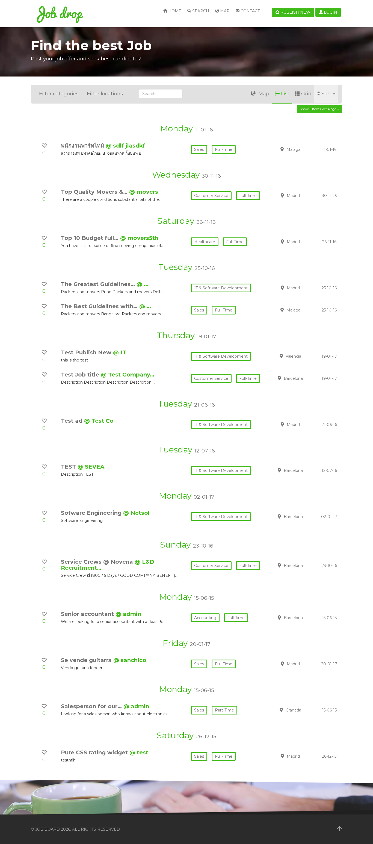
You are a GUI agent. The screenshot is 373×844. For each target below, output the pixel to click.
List (285, 94)
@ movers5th (139, 238)
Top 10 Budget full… (90, 238)
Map (224, 10)
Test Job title (81, 374)
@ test (138, 752)
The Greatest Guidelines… (99, 284)
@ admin (128, 614)
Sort (327, 94)
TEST (69, 466)
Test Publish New (87, 352)
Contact (249, 10)
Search (200, 10)
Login (330, 12)
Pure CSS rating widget (95, 752)
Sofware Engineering (92, 513)
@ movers (143, 192)
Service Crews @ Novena (98, 561)
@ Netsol (136, 513)
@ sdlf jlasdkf (125, 145)
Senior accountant (88, 614)
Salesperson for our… (92, 706)
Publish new (294, 12)
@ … (142, 284)
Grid (306, 94)
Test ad (72, 420)
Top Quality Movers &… (95, 192)
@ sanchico (129, 660)
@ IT (119, 352)
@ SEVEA (91, 466)
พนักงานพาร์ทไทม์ (83, 145)
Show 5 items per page (318, 109)
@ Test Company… (127, 374)
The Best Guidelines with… (100, 306)
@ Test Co (99, 420)
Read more (303, 149)
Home (174, 10)
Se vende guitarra (87, 660)
